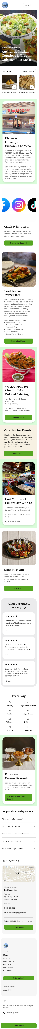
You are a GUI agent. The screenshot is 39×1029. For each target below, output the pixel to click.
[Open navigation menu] (33, 5)
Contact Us (7, 971)
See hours (30, 921)
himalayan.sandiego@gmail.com (15, 913)
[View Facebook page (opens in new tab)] (4, 1001)
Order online (19, 927)
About (5, 952)
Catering (6, 958)
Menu (27, 5)
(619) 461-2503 (9, 908)
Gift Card (7, 964)
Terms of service (9, 987)
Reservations (8, 967)
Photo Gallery (8, 961)
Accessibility (7, 990)
